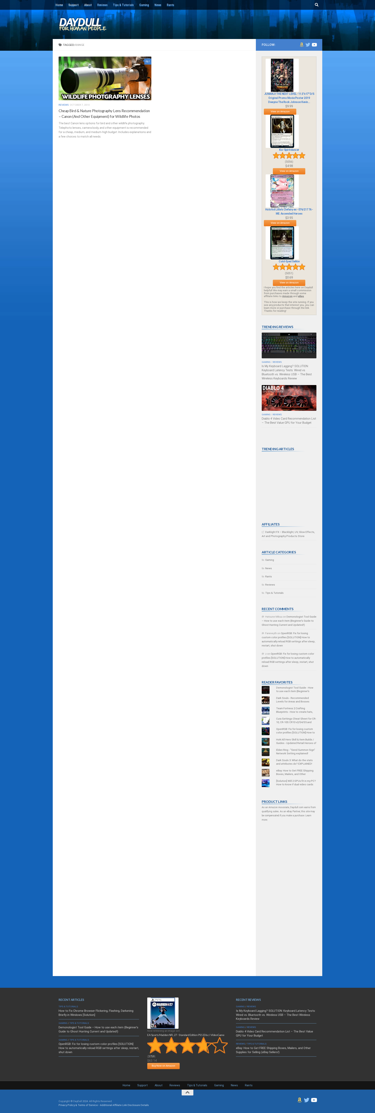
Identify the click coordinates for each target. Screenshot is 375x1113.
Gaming (144, 4)
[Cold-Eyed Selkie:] (282, 258)
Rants (170, 4)
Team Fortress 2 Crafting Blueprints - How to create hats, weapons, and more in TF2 (294, 712)
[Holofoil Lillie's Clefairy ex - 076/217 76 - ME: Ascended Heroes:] (282, 206)
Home (59, 4)
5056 (289, 161)
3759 (151, 1056)
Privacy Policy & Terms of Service (78, 1105)
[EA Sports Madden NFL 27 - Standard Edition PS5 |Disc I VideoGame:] (163, 1027)
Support (73, 4)
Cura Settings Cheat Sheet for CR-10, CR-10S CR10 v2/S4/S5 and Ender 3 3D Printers (296, 722)
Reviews (102, 4)
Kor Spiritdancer (289, 149)
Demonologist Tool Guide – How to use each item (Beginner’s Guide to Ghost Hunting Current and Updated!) (289, 620)
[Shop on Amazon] (301, 44)
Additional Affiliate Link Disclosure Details (124, 1105)
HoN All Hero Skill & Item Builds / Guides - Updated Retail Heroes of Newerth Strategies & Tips (296, 743)
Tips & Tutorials (123, 4)
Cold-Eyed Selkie (289, 261)
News (157, 4)
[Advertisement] (291, 486)
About (88, 4)
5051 (289, 273)
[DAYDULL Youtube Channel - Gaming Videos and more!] (314, 44)
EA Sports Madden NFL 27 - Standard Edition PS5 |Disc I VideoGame (185, 1035)
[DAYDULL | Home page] (87, 24)
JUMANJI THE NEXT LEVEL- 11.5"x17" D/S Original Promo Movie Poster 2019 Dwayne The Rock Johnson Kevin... (289, 98)
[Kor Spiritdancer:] (282, 147)
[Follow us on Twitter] (307, 44)
